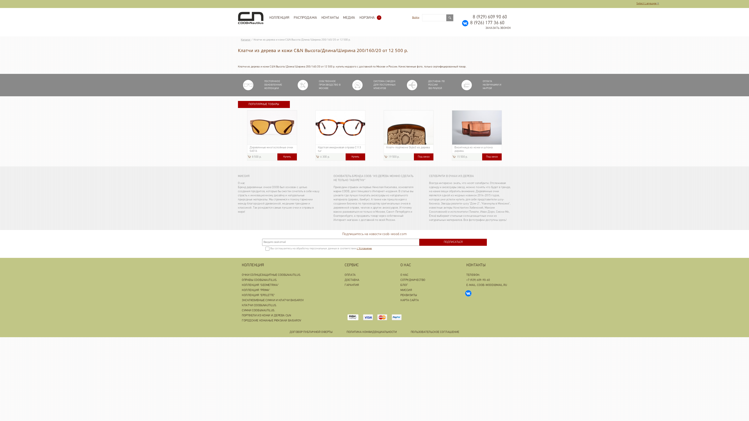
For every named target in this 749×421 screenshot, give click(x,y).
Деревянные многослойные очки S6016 (271, 149)
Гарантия (352, 285)
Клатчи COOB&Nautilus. (259, 305)
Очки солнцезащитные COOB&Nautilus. (271, 275)
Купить (287, 156)
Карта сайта (409, 300)
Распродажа (305, 18)
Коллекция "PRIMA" (256, 290)
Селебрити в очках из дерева (451, 176)
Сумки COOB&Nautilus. (258, 310)
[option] (272, 135)
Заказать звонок (498, 28)
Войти (415, 17)
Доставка (352, 280)
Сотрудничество (412, 280)
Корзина (369, 18)
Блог (404, 285)
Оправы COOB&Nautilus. (259, 280)
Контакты (330, 18)
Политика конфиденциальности (372, 332)
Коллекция (279, 18)
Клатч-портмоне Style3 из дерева (408, 147)
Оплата (350, 275)
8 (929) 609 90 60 (490, 17)
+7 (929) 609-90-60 (478, 280)
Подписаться (453, 242)
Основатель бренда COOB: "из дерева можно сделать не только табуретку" (374, 178)
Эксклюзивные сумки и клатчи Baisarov (273, 300)
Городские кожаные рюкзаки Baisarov (271, 320)
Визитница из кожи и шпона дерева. (473, 149)
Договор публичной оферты (311, 332)
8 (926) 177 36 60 (487, 23)
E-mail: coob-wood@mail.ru (486, 285)
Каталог (246, 39)
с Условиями (364, 248)
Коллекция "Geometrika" (260, 285)
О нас (405, 265)
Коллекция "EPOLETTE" (258, 295)
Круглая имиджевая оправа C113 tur (339, 149)
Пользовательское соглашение (435, 332)
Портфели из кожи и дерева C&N (266, 315)
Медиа (349, 18)
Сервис (352, 265)
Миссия (243, 176)
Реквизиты (408, 295)
